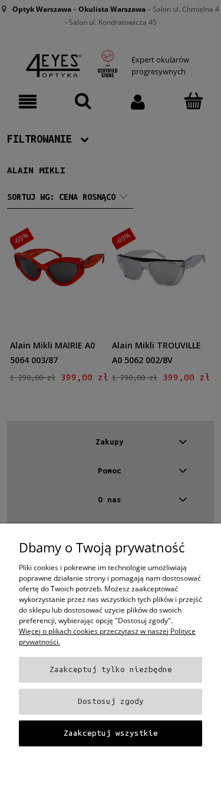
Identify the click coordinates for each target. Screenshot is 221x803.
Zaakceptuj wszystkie (111, 733)
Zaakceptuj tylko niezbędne (111, 669)
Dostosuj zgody (111, 701)
